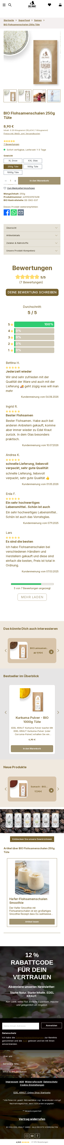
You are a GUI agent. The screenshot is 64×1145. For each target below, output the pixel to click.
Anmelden (51, 1025)
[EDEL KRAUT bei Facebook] (37, 1135)
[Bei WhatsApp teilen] (14, 212)
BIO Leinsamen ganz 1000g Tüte (38, 648)
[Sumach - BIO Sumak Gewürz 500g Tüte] (18, 789)
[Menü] (4, 4)
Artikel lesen (32, 921)
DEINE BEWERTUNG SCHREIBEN (32, 292)
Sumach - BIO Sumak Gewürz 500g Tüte (38, 786)
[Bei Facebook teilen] (7, 212)
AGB (25, 1041)
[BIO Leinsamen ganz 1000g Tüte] (18, 650)
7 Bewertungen (11, 144)
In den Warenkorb (39, 180)
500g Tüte (32, 166)
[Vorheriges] (6, 650)
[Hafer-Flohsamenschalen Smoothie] (32, 878)
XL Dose (13, 160)
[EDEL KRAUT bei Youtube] (32, 1135)
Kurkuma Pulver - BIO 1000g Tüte (32, 720)
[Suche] (9, 5)
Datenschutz (50, 1081)
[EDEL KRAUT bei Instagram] (26, 1135)
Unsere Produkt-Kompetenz (20, 250)
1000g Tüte (13, 172)
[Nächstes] (58, 650)
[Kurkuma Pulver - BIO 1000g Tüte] (32, 700)
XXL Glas (33, 160)
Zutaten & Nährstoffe (17, 243)
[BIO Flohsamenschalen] (32, 59)
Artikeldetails (13, 235)
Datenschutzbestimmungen (30, 1037)
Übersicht (11, 228)
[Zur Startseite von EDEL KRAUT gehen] (32, 5)
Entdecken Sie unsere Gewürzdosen (32, 839)
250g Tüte (13, 166)
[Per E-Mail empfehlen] (21, 212)
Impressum (12, 1081)
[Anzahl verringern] (6, 180)
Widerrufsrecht (33, 1081)
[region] (32, 66)
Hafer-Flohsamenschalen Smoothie (28, 900)
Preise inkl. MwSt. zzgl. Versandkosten (22, 133)
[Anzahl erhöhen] (15, 180)
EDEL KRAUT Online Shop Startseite (32, 1092)
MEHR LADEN (32, 597)
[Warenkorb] (54, 4)
